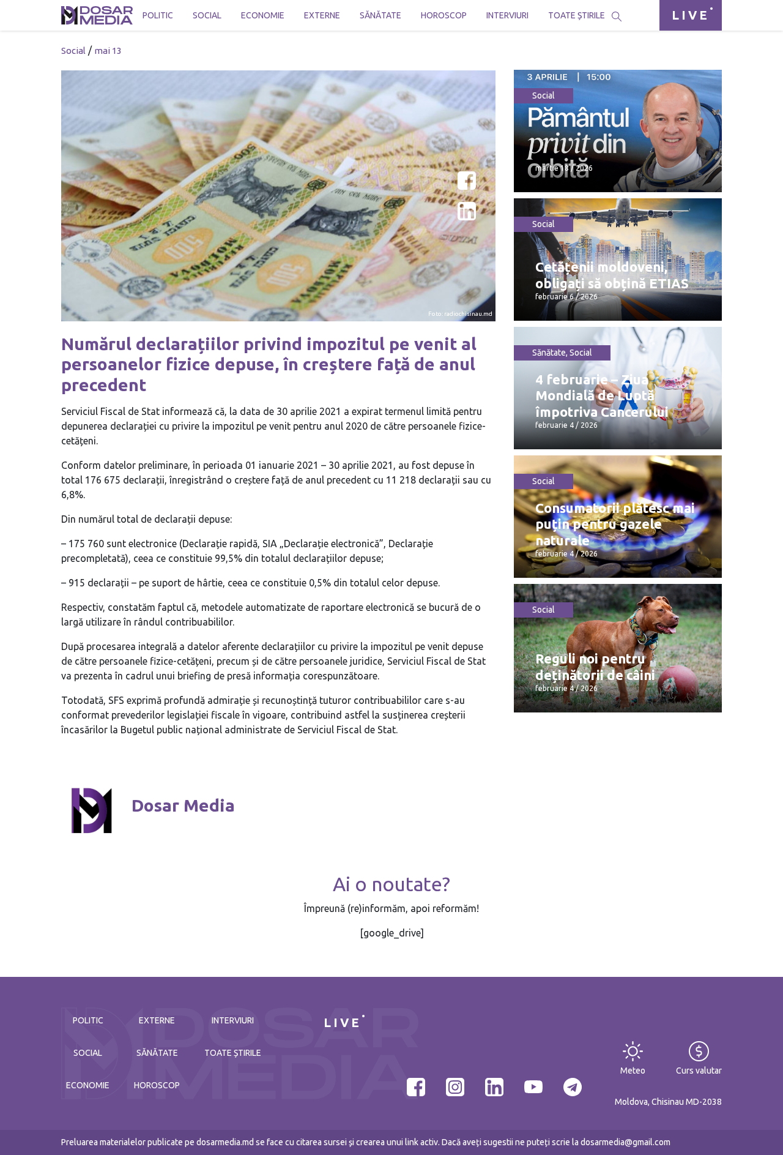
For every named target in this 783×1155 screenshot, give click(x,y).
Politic (158, 15)
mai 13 (108, 50)
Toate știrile (576, 15)
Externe (322, 15)
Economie (262, 15)
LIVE (691, 15)
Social (207, 15)
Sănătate (380, 15)
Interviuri (507, 15)
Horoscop (444, 15)
